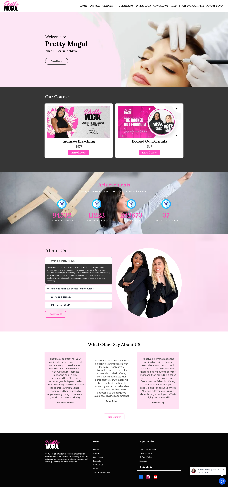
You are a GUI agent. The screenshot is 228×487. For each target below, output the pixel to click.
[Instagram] (148, 476)
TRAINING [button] (108, 6)
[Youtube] (155, 476)
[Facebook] (141, 476)
